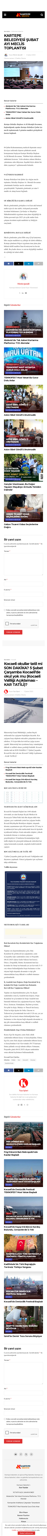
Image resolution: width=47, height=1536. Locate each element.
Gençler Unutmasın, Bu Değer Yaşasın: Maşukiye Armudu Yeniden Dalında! (22, 487)
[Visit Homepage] (23, 14)
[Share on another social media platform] (38, 263)
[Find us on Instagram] (31, 1454)
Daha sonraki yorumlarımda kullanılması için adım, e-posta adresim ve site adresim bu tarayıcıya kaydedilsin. (23, 612)
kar (19, 1060)
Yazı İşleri (16, 691)
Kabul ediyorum (26, 1533)
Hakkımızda (23, 1518)
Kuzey (33, 1060)
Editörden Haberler (17, 31)
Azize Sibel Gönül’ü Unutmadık (20, 118)
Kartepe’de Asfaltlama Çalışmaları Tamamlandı (23, 1503)
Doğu (13, 1060)
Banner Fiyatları (23, 1515)
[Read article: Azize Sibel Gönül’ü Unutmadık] (23, 399)
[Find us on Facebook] (21, 1454)
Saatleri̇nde (9, 1063)
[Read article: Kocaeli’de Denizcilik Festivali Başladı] (23, 1285)
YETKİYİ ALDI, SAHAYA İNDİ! (23, 1492)
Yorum (7, 551)
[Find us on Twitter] (26, 1454)
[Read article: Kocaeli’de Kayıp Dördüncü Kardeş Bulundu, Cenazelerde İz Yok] (23, 1210)
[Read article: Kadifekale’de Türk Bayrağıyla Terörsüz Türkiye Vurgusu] (23, 1248)
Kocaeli (13, 659)
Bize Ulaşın (23, 1512)
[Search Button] (42, 14)
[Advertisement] (23, 23)
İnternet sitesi (9, 600)
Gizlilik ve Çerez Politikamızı (21, 1530)
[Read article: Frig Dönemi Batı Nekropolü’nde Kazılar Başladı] (23, 1136)
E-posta (8, 590)
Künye (23, 1521)
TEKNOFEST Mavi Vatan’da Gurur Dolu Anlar (23, 1506)
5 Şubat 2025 (31, 55)
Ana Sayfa (7, 31)
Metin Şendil (17, 55)
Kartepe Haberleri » (23, 1485)
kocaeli (25, 1060)
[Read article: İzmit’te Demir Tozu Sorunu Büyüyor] (23, 1320)
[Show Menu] (5, 14)
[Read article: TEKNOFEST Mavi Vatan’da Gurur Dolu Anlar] (23, 361)
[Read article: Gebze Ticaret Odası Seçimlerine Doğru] (23, 508)
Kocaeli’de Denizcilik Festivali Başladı (23, 1301)
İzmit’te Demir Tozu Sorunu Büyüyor (23, 1336)
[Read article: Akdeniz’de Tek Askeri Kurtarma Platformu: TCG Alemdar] (23, 324)
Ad (6, 579)
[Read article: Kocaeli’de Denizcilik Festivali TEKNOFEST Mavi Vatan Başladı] (23, 1173)
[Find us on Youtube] (15, 1454)
